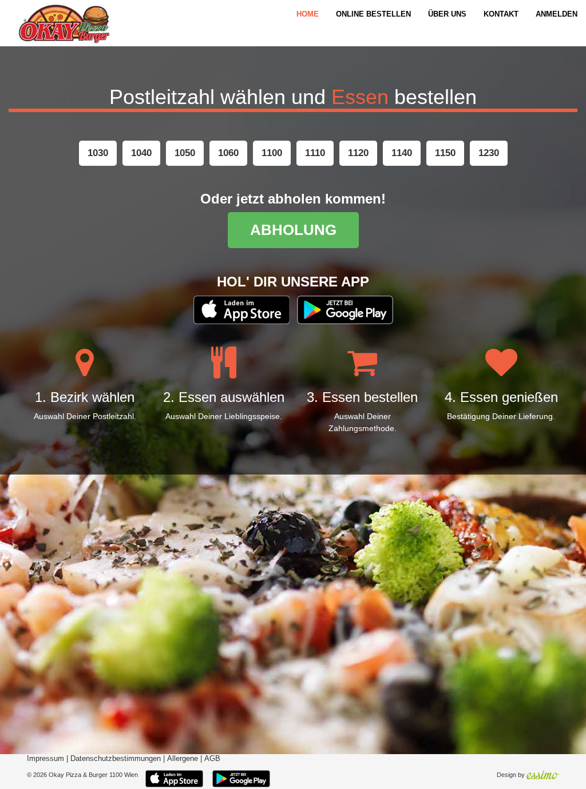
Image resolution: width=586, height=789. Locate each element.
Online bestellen (373, 14)
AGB (212, 759)
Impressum (45, 759)
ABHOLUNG (293, 229)
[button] (98, 153)
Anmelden (556, 14)
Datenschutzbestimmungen (115, 759)
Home (307, 14)
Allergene (182, 759)
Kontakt (501, 14)
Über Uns (447, 14)
